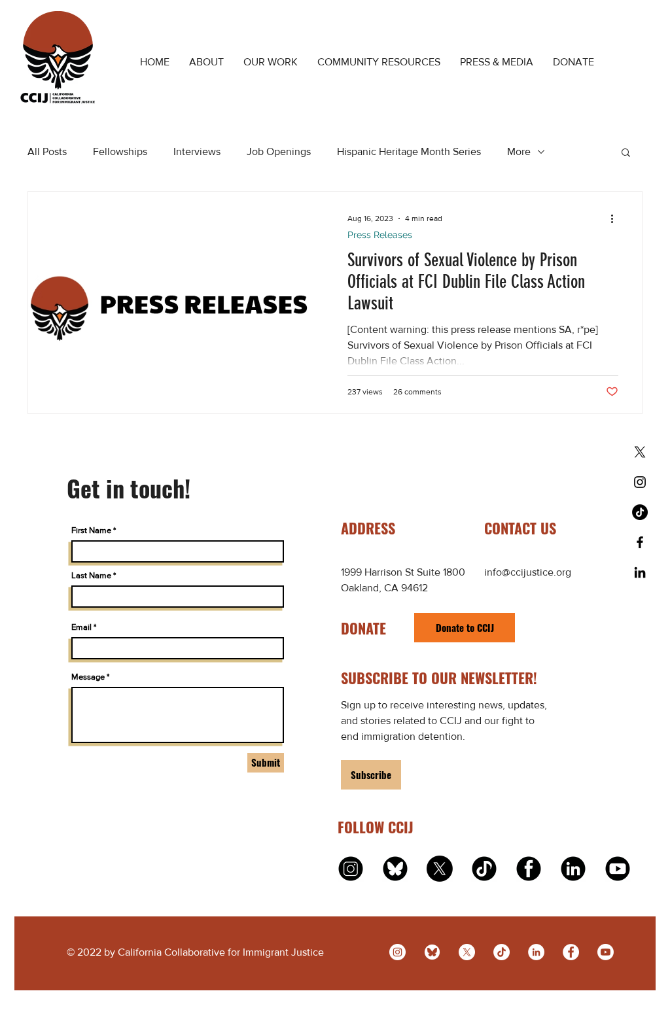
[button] (626, 153)
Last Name (91, 575)
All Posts (47, 151)
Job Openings (279, 151)
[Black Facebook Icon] (640, 542)
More (519, 151)
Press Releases (379, 235)
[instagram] (351, 869)
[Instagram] (397, 952)
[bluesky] (432, 952)
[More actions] (616, 218)
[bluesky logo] (395, 869)
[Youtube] (605, 952)
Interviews (196, 151)
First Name (91, 530)
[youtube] (618, 869)
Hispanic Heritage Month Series (409, 151)
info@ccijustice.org (527, 572)
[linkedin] (573, 869)
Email (81, 627)
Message (88, 676)
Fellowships (120, 151)
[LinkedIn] (536, 952)
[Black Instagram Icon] (640, 482)
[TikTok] (640, 512)
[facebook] (529, 869)
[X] (640, 452)
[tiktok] (484, 869)
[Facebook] (571, 952)
